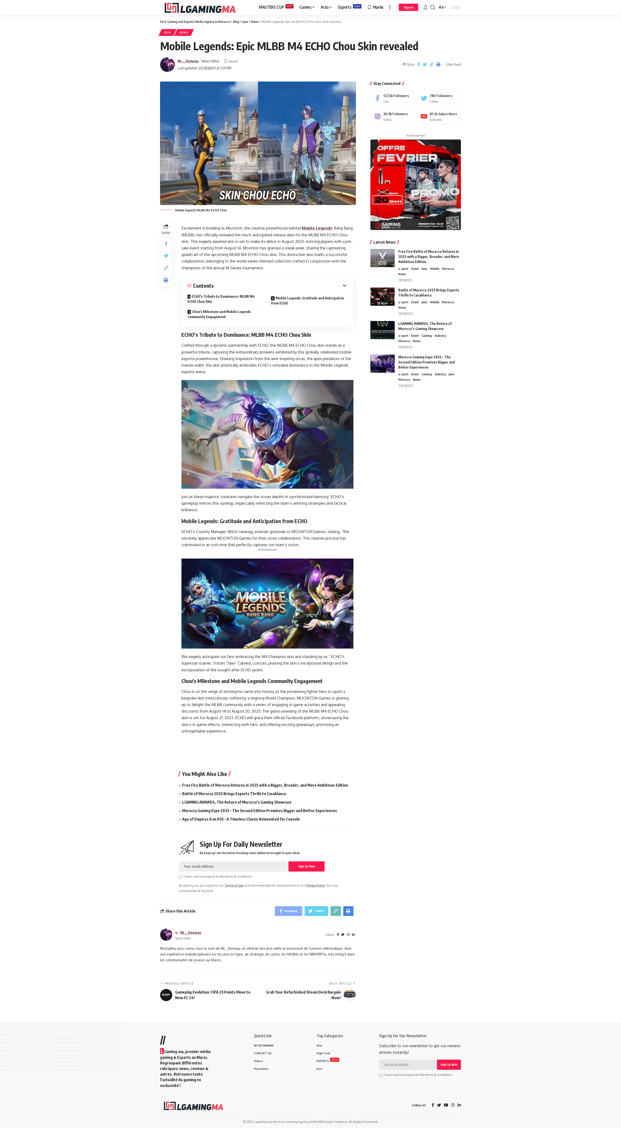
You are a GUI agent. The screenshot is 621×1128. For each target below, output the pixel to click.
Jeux (167, 32)
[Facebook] (392, 98)
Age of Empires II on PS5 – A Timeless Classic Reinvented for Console (241, 819)
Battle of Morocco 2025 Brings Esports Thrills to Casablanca (234, 793)
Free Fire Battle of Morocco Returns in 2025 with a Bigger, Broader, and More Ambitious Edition (265, 785)
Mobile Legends (317, 228)
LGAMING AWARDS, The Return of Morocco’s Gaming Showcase (237, 802)
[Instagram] (392, 116)
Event (415, 269)
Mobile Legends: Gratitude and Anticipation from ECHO (307, 300)
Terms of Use (234, 885)
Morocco (448, 269)
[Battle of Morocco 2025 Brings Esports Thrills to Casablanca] (382, 297)
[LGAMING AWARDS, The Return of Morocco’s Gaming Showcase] (382, 330)
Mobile (434, 269)
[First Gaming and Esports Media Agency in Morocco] (205, 7)
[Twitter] (439, 98)
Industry (440, 336)
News (184, 32)
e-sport (403, 269)
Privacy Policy (315, 885)
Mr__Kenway (188, 61)
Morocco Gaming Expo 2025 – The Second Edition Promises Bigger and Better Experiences (259, 810)
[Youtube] (439, 116)
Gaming (427, 336)
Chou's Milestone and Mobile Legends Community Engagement (219, 314)
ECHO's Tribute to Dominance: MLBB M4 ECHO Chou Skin (221, 299)
